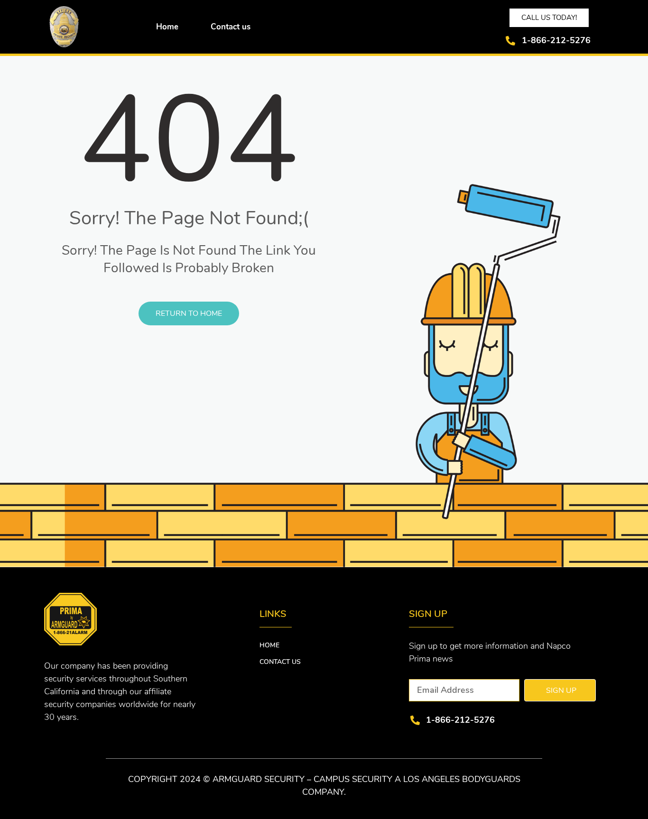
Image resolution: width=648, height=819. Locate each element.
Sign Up (428, 613)
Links (273, 613)
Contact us (230, 26)
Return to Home (189, 313)
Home (167, 26)
